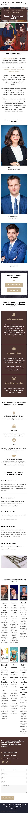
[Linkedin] (3, 762)
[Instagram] (10, 762)
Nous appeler (14, 808)
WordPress (14, 811)
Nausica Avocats (21, 64)
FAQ (21, 806)
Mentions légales (12, 806)
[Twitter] (6, 762)
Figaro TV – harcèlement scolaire (4, 608)
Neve (2, 811)
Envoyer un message (8, 797)
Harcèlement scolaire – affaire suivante (14, 608)
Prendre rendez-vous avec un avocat (14, 804)
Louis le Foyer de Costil (8, 58)
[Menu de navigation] (25, 3)
